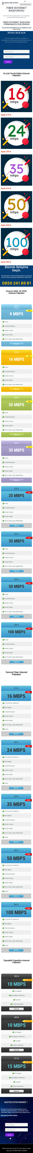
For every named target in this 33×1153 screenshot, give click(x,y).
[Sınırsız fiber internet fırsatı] (10, 3)
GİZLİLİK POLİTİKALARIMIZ (9, 1115)
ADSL (29, 310)
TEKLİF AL (16, 344)
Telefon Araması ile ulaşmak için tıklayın (16, 28)
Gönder (8, 62)
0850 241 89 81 (16, 283)
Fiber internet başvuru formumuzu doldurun (16, 23)
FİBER (28, 692)
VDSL (29, 492)
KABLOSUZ (28, 980)
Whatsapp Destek (25, 4)
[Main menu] (25, 1)
